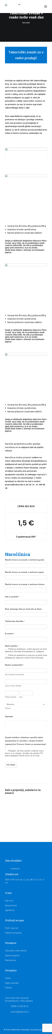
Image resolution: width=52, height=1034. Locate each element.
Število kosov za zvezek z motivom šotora (24, 584)
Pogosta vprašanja (13, 932)
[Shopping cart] (37, 6)
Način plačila (11, 646)
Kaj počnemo (11, 905)
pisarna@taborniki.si (15, 484)
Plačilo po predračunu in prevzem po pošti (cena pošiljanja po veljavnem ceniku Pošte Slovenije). (26, 656)
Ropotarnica (10, 960)
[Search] (33, 6)
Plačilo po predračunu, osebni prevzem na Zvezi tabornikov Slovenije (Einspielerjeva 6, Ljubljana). (26, 650)
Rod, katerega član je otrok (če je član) (23, 609)
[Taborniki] (18, 6)
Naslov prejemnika (14, 665)
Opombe (9, 716)
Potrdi (11, 764)
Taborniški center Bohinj (15, 950)
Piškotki (8, 987)
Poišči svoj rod (11, 928)
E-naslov (10, 633)
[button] (45, 6)
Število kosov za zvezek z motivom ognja (24, 572)
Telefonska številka (15, 621)
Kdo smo (9, 900)
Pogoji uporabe (12, 983)
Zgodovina (9, 910)
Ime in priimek (12, 597)
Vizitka (8, 978)
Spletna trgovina (12, 955)
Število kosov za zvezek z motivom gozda (24, 560)
